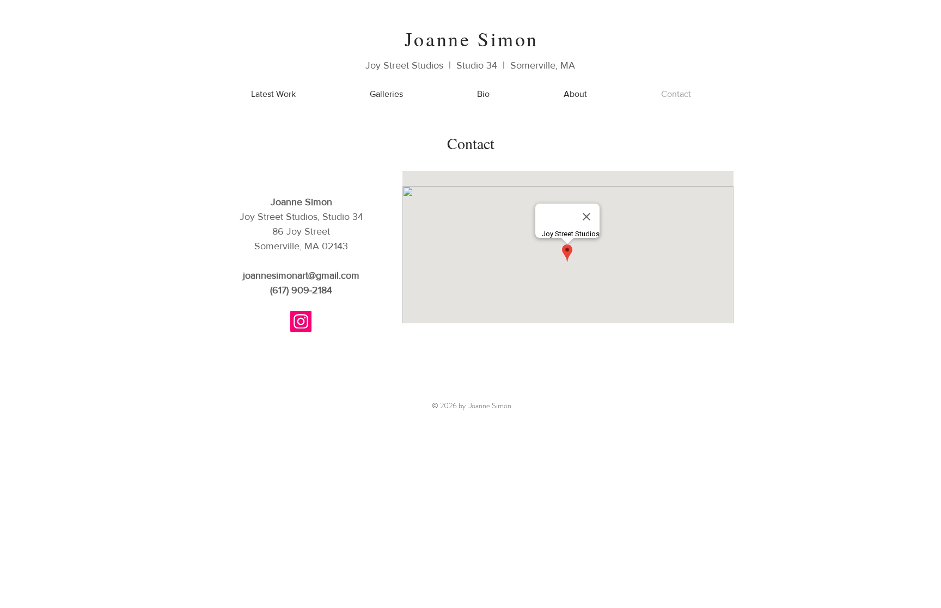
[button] (386, 94)
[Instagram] (300, 321)
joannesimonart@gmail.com (301, 275)
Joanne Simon (472, 39)
